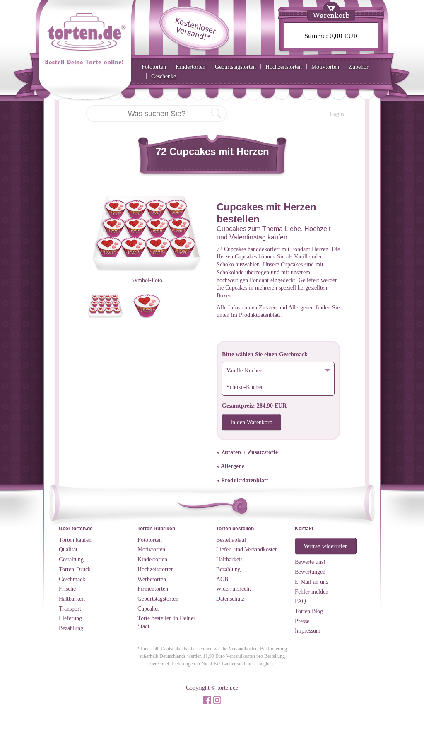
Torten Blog (309, 611)
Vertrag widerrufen (326, 546)
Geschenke (163, 76)
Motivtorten (325, 66)
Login (337, 114)
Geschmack (72, 579)
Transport (70, 608)
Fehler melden (311, 591)
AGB (222, 579)
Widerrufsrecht (233, 588)
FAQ (300, 601)
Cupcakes (148, 608)
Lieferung (70, 618)
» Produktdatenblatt (242, 480)
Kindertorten (190, 66)
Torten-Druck (75, 569)
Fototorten (154, 66)
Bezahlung (71, 628)
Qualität (68, 549)
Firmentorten (152, 588)
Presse (302, 621)
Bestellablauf (231, 539)
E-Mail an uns (311, 581)
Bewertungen (310, 571)
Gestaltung (71, 559)
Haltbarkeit (72, 598)
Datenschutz (230, 598)
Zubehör (359, 66)
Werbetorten (151, 579)
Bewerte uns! (310, 561)
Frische (67, 588)
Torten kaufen (75, 539)
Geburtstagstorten (235, 66)
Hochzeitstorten (283, 66)
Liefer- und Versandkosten (247, 549)
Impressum (307, 630)
